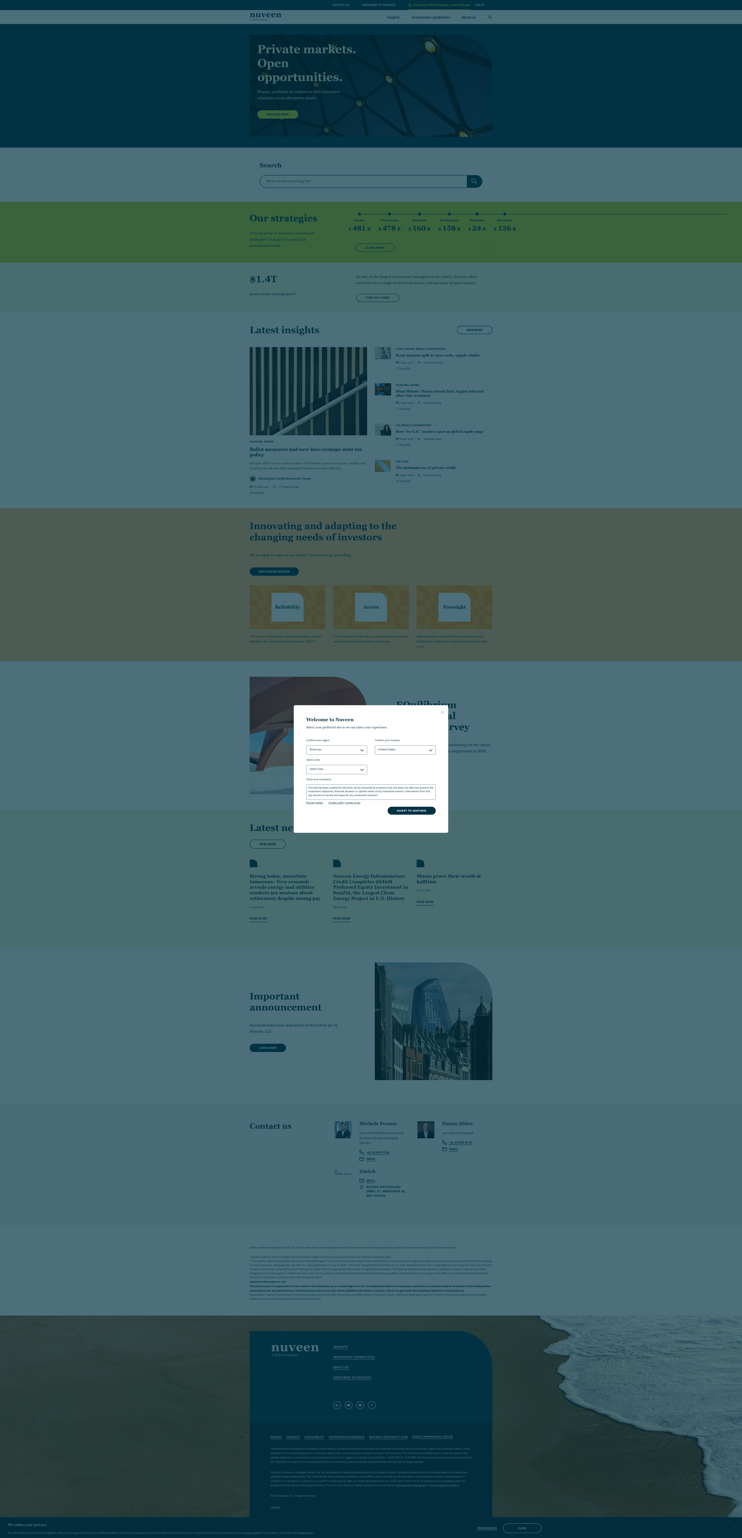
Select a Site (313, 760)
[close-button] (442, 713)
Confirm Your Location (387, 740)
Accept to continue (411, 811)
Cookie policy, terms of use (344, 802)
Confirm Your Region (317, 740)
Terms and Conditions (318, 779)
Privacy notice (314, 802)
